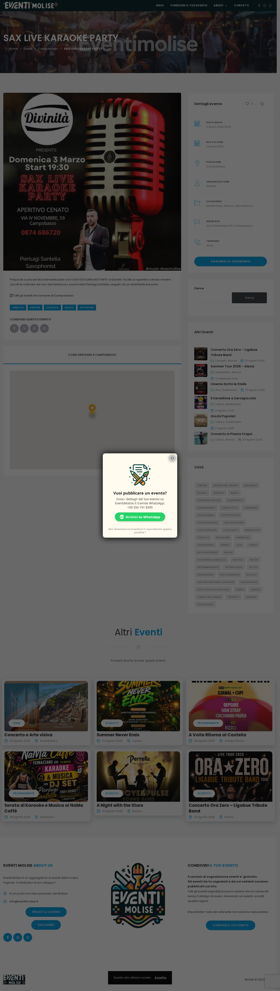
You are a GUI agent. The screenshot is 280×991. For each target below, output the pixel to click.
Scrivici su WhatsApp (140, 517)
